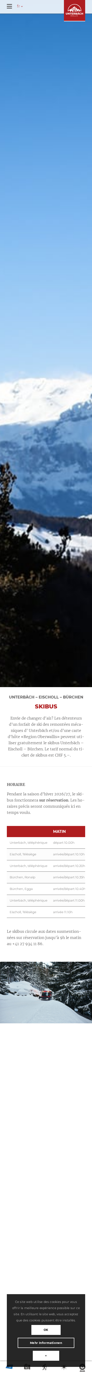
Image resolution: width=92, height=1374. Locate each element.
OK (46, 1330)
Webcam (83, 1368)
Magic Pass (9, 1368)
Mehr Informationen (46, 1343)
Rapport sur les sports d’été (46, 1368)
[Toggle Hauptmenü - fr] (49, 7)
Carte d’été (28, 1368)
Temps (64, 1368)
